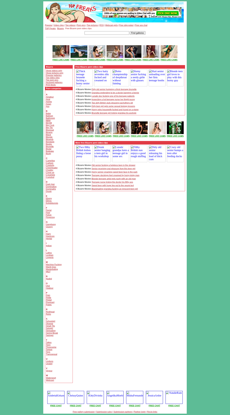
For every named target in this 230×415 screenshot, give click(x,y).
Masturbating (52, 269)
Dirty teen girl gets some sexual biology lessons (113, 106)
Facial (49, 210)
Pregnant (50, 302)
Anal (48, 99)
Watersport (51, 378)
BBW (48, 120)
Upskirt (49, 364)
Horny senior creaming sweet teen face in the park (114, 172)
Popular (48, 25)
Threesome (51, 347)
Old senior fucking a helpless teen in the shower (113, 165)
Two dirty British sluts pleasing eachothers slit (112, 103)
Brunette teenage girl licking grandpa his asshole (114, 113)
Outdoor (49, 288)
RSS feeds (51, 85)
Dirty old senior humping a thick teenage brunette (114, 89)
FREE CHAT (56, 406)
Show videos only (54, 70)
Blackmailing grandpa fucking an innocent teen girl (115, 189)
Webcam (50, 380)
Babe (48, 113)
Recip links (152, 412)
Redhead (50, 312)
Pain (48, 295)
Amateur (50, 97)
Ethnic (49, 201)
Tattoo (49, 342)
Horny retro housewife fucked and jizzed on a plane (115, 109)
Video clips (59, 25)
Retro (48, 314)
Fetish (49, 215)
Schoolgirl (50, 321)
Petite (48, 297)
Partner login (140, 412)
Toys (48, 352)
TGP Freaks (50, 28)
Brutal (48, 149)
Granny (49, 227)
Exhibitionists (52, 203)
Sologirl (49, 328)
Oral (48, 286)
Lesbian (49, 255)
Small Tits (50, 326)
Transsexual (51, 354)
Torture (49, 349)
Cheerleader (52, 168)
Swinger (50, 335)
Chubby (49, 170)
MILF (48, 271)
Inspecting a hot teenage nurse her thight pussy (113, 99)
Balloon (49, 116)
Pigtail (49, 300)
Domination (51, 186)
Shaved (49, 323)
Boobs (49, 144)
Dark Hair (50, 184)
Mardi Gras (51, 267)
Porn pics (81, 25)
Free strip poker (126, 25)
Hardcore (50, 236)
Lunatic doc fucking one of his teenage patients (113, 96)
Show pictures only (54, 73)
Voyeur (49, 371)
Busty (48, 153)
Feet (48, 212)
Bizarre (60, 28)
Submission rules (104, 412)
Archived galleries (54, 82)
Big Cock (50, 125)
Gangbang (51, 224)
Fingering (50, 217)
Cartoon (49, 163)
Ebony (49, 198)
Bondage (50, 142)
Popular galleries (54, 75)
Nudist (49, 279)
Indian (49, 246)
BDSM (49, 123)
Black (48, 135)
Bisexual (50, 130)
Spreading (51, 331)
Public (49, 305)
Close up (50, 172)
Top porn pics (52, 80)
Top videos (70, 25)
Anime (49, 102)
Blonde (49, 137)
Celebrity (50, 165)
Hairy (48, 234)
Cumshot (50, 177)
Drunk (49, 191)
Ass (47, 106)
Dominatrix (51, 189)
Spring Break (52, 333)
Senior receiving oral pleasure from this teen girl (113, 168)
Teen (48, 345)
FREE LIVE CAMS (61, 60)
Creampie (50, 175)
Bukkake (50, 151)
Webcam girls (111, 25)
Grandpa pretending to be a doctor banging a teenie (115, 93)
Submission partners (122, 412)
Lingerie (50, 257)
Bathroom (50, 118)
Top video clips (53, 78)
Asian (48, 104)
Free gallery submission (84, 412)
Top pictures (92, 25)
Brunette (50, 146)
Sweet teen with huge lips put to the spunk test (113, 185)
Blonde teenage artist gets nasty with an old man (114, 179)
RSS (102, 25)
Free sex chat (141, 25)
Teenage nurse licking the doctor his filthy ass (112, 182)
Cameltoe (50, 161)
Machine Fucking (54, 264)
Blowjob (49, 139)
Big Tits (49, 127)
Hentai (49, 238)
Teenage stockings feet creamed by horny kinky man (115, 175)
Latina (49, 253)
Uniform (49, 361)
